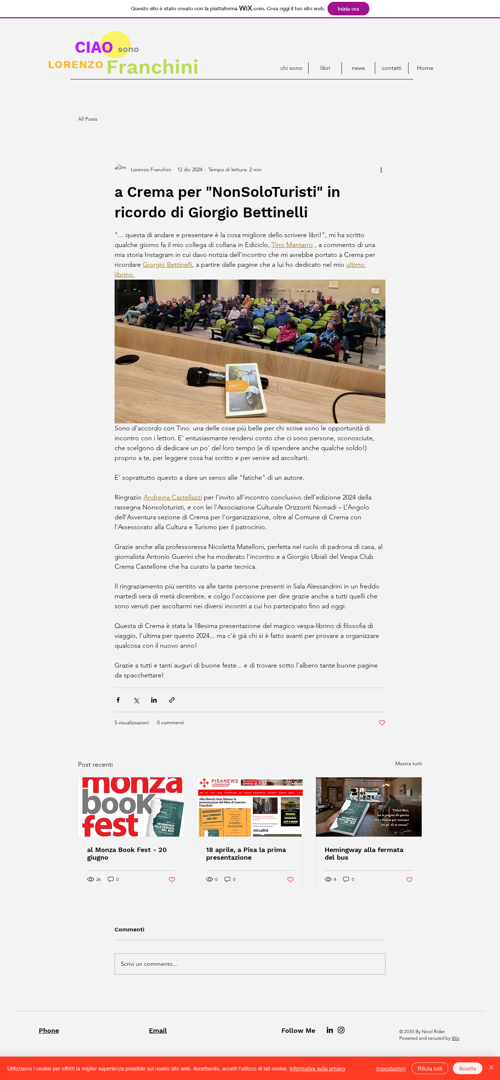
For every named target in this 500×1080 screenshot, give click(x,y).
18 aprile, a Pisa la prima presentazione (246, 853)
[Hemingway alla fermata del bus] (369, 807)
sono (128, 49)
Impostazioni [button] (391, 1068)
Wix (455, 1038)
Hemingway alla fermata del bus (364, 853)
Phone (49, 1030)
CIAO (94, 47)
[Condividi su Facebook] (118, 699)
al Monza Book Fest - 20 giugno (127, 853)
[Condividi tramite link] (171, 699)
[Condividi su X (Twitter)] (136, 699)
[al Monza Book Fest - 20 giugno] (131, 807)
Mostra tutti (408, 763)
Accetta (467, 1068)
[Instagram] (341, 1029)
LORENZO (76, 64)
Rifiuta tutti (430, 1068)
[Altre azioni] (381, 169)
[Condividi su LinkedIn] (153, 699)
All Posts (87, 119)
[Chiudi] (491, 1068)
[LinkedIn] (329, 1029)
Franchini (152, 66)
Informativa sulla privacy (318, 1068)
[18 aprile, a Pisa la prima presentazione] (250, 807)
